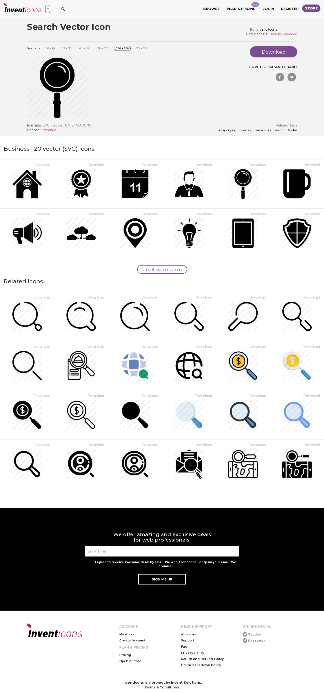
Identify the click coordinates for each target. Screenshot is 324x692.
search (279, 130)
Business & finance (281, 34)
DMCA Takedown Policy (201, 665)
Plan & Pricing (242, 7)
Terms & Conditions (161, 687)
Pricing (125, 655)
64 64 (84, 48)
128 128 (103, 48)
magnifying (227, 130)
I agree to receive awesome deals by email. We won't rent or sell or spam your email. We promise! (165, 564)
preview (246, 130)
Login (268, 9)
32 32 (67, 48)
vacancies (263, 130)
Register (290, 9)
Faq (184, 646)
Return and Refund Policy (202, 659)
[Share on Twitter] (291, 77)
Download (41, 165)
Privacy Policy (192, 653)
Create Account (132, 640)
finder (292, 130)
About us (188, 634)
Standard (48, 130)
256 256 (122, 48)
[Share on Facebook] (280, 77)
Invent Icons (266, 29)
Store (311, 8)
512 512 (141, 48)
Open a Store (130, 661)
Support (187, 640)
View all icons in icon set (162, 269)
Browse (211, 9)
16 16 (50, 48)
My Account (129, 634)
